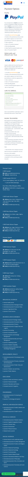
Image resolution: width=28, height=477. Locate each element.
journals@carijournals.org (14, 173)
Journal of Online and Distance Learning (13, 379)
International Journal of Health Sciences (13, 411)
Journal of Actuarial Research (10, 332)
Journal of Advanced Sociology (11, 450)
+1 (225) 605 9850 (9, 182)
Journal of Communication (10, 452)
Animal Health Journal (9, 302)
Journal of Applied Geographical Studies (13, 422)
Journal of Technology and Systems (12, 399)
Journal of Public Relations (10, 371)
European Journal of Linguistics (11, 386)
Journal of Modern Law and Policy (12, 369)
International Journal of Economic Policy (13, 322)
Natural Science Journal (9, 431)
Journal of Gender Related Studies (11, 454)
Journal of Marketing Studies (10, 342)
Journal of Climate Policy (9, 424)
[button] (8, 473)
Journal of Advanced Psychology (11, 447)
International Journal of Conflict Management (14, 441)
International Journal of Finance (11, 324)
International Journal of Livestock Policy (13, 307)
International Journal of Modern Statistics (13, 420)
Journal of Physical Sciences (10, 428)
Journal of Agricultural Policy (10, 309)
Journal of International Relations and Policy (14, 456)
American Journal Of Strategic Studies (12, 319)
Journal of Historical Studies (10, 381)
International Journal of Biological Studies (13, 304)
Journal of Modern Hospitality (10, 344)
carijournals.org (13, 175)
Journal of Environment (9, 426)
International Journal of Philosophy (12, 458)
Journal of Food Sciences (9, 311)
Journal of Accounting (9, 330)
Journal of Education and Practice (11, 384)
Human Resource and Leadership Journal (13, 439)
